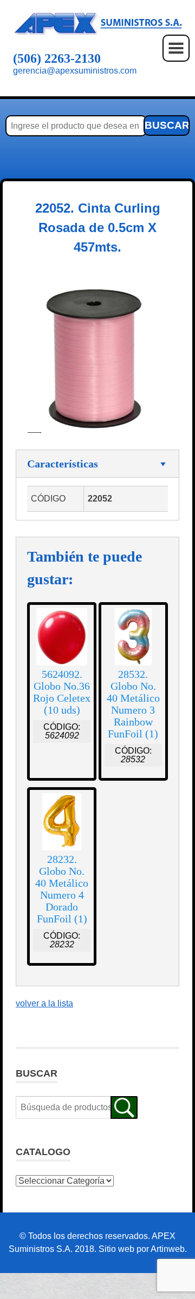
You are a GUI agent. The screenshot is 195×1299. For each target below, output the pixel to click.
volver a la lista (44, 1003)
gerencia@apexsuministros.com (74, 70)
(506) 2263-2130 (57, 58)
